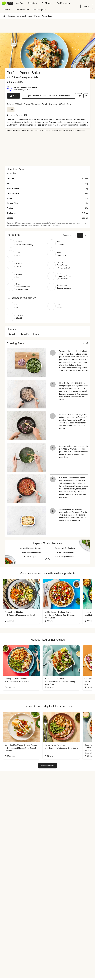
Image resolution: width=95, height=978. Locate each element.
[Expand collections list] (47, 560)
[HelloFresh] (7, 3)
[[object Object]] (79, 95)
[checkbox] (8, 82)
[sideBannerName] (47, 148)
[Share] (85, 95)
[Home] (4, 16)
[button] (47, 235)
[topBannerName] (47, 26)
